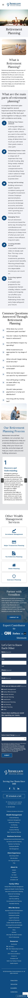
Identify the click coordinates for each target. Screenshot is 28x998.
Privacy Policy (14, 980)
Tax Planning (7, 704)
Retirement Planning (9, 702)
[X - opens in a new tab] (14, 788)
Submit (6, 755)
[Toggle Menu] (3, 4)
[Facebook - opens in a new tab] (10, 788)
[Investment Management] (14, 532)
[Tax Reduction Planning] (14, 554)
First (3, 659)
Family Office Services (9, 692)
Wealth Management (9, 689)
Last (3, 666)
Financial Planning (8, 697)
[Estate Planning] (14, 566)
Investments (6, 699)
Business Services (8, 694)
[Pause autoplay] (25, 633)
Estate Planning (7, 707)
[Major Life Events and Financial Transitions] (14, 543)
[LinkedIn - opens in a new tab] (18, 788)
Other (5, 709)
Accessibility (13, 988)
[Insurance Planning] (14, 578)
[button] (2, 480)
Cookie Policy (14, 991)
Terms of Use (16, 748)
